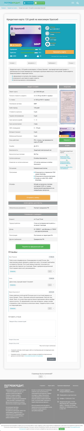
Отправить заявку (33, 197)
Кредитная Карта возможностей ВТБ (65, 162)
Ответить (12, 271)
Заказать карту (59, 52)
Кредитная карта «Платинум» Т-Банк (65, 157)
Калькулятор (40, 2)
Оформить (67, 140)
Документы (31, 63)
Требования (51, 63)
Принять (62, 429)
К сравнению (29, 2)
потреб (12, 2)
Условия (12, 63)
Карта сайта (51, 385)
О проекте (42, 385)
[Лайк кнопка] (50, 271)
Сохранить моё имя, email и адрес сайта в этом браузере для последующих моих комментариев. (32, 350)
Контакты (75, 385)
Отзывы (71, 63)
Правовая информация (63, 385)
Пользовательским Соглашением (34, 356)
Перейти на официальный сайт (33, 247)
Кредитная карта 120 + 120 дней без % (66, 167)
